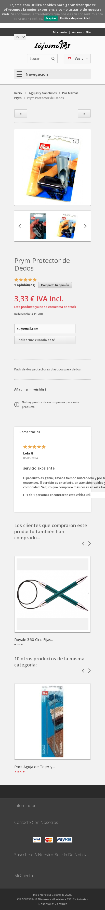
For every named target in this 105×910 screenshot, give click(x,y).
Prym (18, 98)
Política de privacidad (75, 18)
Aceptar (50, 18)
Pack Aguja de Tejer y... (34, 766)
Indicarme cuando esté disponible (36, 341)
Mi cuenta (60, 32)
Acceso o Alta (81, 32)
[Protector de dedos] (38, 237)
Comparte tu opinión (55, 285)
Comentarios (29, 432)
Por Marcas (70, 93)
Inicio (18, 93)
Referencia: (22, 314)
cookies (49, 5)
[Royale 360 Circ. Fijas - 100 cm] (52, 630)
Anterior (19, 226)
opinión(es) (24, 285)
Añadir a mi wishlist (30, 389)
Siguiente (85, 226)
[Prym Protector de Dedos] (52, 201)
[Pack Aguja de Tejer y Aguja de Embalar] (52, 758)
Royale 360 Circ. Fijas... (34, 639)
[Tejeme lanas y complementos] (52, 45)
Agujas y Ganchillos (43, 93)
